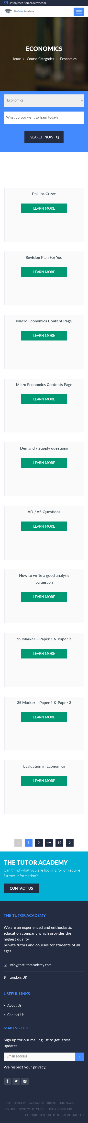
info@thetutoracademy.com (31, 965)
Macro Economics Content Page (44, 320)
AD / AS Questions (44, 511)
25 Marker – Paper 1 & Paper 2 (44, 702)
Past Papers (36, 1103)
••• (49, 843)
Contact (9, 1109)
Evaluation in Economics (44, 766)
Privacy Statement (31, 1109)
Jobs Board (66, 1103)
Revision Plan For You (44, 257)
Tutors (51, 1103)
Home (16, 59)
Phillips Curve (44, 193)
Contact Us (15, 1015)
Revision (20, 1103)
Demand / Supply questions (44, 448)
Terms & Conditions (59, 1109)
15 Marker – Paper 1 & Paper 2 (44, 638)
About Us (14, 1005)
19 (59, 843)
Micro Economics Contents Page (44, 384)
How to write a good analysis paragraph (44, 578)
